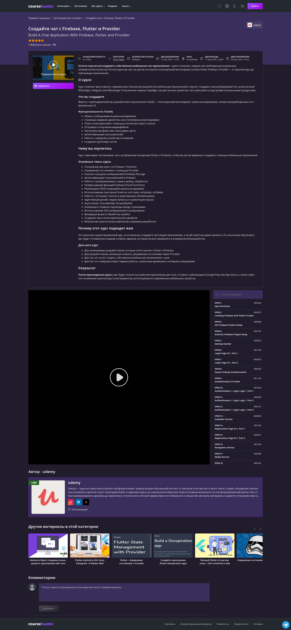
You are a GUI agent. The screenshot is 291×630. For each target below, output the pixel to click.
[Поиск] (219, 6)
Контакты (170, 623)
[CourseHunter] (41, 6)
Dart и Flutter (118, 59)
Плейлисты (223, 623)
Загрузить (44, 85)
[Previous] (255, 529)
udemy (74, 482)
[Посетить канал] (285, 624)
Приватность (241, 623)
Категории (63, 6)
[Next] (260, 529)
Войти (255, 6)
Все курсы (97, 6)
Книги (125, 6)
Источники (80, 6)
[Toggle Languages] (227, 6)
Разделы (112, 6)
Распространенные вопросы (196, 623)
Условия (258, 623)
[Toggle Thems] (235, 6)
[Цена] (242, 6)
